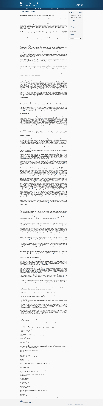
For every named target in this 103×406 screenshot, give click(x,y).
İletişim (64, 8)
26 (64, 162)
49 (30, 241)
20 (40, 126)
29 (56, 173)
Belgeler (29, 402)
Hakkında (27, 8)
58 (44, 269)
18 (42, 118)
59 (28, 271)
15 (62, 102)
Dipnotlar (71, 35)
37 (47, 198)
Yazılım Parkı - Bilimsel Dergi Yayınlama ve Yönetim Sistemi (75, 404)
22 (31, 151)
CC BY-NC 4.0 (77, 18)
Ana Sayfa (22, 8)
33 (32, 188)
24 (24, 158)
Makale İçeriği (72, 34)
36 (52, 193)
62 (36, 272)
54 (53, 253)
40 (55, 218)
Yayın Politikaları (52, 8)
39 (65, 212)
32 (49, 181)
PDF (71, 26)
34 (54, 189)
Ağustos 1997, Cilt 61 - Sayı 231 (76, 12)
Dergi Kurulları (34, 8)
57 (47, 264)
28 (46, 172)
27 (35, 171)
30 (30, 176)
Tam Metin (72, 24)
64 (63, 276)
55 (55, 261)
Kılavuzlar (59, 8)
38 (48, 202)
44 (41, 231)
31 (36, 180)
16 (28, 105)
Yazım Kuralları (40, 8)
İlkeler (46, 8)
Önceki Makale (73, 20)
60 (38, 271)
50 (52, 246)
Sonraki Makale (73, 22)
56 (42, 263)
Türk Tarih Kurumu (26, 400)
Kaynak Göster (73, 29)
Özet (71, 23)
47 (29, 239)
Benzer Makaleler (74, 27)
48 (45, 240)
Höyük (33, 402)
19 (54, 120)
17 (24, 110)
